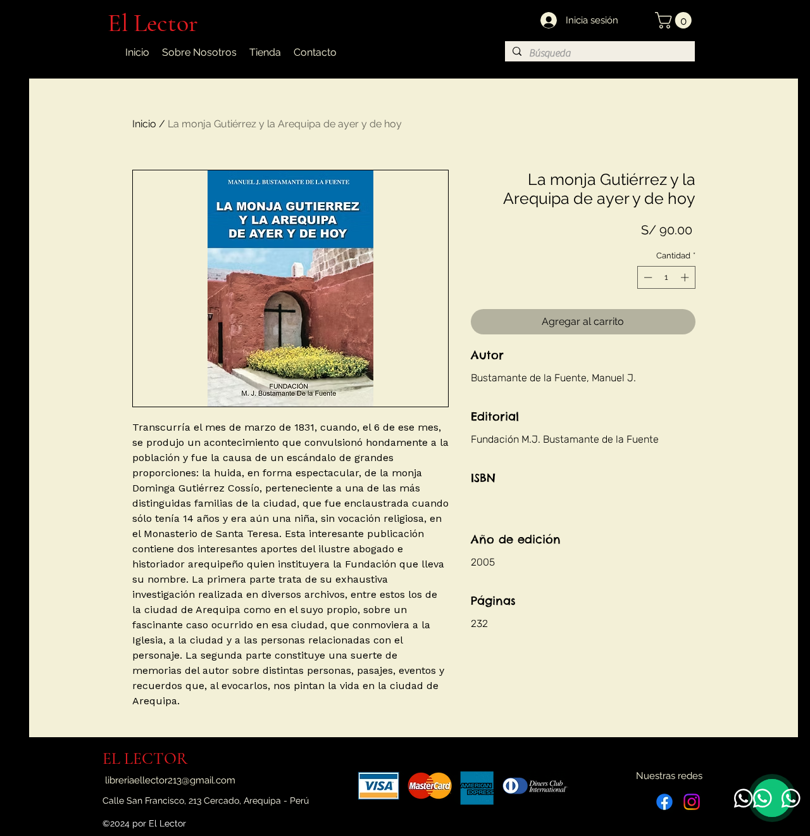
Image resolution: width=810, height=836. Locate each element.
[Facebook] (664, 802)
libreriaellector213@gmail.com (170, 780)
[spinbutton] (666, 277)
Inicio (144, 124)
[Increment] (686, 277)
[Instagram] (691, 802)
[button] (675, 20)
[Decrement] (646, 277)
